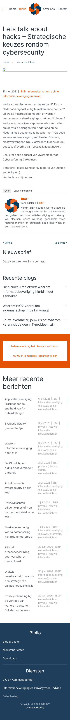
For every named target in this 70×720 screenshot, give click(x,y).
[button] (4, 9)
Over (7, 190)
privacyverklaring (35, 707)
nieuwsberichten (39, 91)
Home (13, 9)
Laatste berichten (23, 190)
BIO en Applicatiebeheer (18, 679)
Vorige (8, 242)
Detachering (10, 696)
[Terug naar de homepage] (35, 9)
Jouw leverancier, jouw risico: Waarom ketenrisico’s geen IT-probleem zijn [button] (32, 322)
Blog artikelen (11, 641)
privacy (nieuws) (48, 426)
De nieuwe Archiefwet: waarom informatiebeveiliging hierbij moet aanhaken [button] (28, 291)
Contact (62, 9)
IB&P (23, 91)
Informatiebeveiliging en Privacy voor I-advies (32, 688)
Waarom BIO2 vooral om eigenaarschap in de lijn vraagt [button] (26, 308)
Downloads (10, 658)
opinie (55, 91)
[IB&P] (12, 205)
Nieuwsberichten (13, 650)
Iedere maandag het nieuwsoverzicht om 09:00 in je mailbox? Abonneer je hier (35, 351)
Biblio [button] (22, 9)
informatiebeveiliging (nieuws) (22, 96)
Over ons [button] (49, 9)
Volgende (60, 242)
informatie (44, 430)
